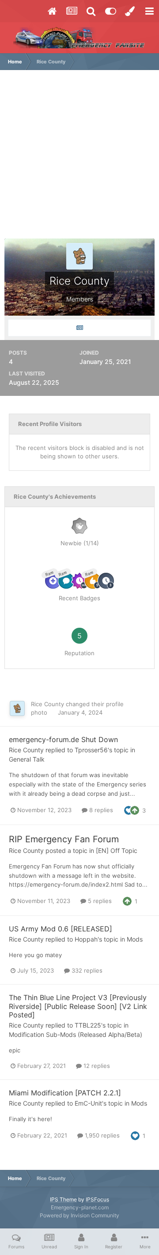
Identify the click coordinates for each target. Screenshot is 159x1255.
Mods (135, 939)
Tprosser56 (91, 750)
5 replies (99, 900)
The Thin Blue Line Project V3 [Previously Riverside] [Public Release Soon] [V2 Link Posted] (78, 1006)
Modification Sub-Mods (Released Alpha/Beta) (75, 1034)
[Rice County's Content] (79, 327)
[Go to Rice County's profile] (17, 708)
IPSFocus (97, 1199)
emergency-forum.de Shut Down (63, 739)
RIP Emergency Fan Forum (64, 839)
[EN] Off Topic (116, 850)
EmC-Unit (88, 1103)
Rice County (47, 704)
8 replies (100, 809)
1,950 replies (101, 1135)
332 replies (86, 970)
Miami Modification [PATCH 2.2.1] (65, 1092)
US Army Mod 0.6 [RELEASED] (60, 928)
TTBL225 (88, 1025)
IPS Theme (63, 1199)
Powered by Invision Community (79, 1215)
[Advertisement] (79, 158)
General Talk (27, 759)
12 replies (96, 1065)
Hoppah (86, 939)
